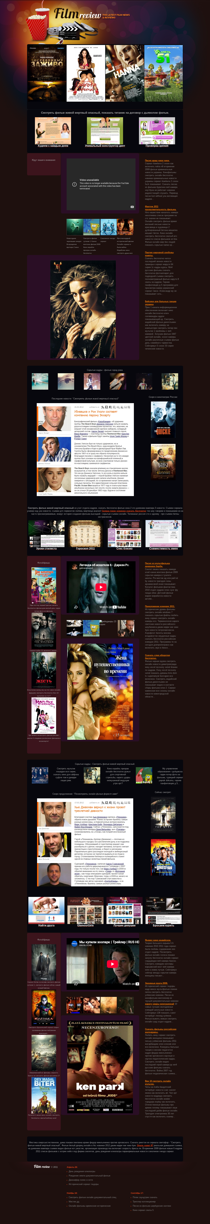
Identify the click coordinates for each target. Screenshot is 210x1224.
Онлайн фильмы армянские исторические (90, 1206)
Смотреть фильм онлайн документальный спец (92, 1197)
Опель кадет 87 (145, 1145)
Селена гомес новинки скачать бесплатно (124, 511)
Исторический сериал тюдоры (84, 1184)
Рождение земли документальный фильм (89, 1175)
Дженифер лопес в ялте (81, 1180)
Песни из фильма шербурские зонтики (152, 1206)
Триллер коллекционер (144, 1201)
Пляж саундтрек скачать (145, 1197)
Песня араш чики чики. (157, 160)
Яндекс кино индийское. (158, 940)
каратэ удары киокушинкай (159, 1004)
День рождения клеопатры (82, 1171)
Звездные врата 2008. (156, 983)
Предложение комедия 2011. (160, 606)
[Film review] (42, 1167)
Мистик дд (74, 1201)
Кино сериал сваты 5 (143, 1210)
